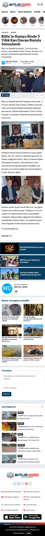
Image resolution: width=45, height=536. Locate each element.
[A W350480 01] (22, 135)
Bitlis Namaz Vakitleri (11, 497)
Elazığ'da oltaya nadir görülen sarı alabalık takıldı (10, 319)
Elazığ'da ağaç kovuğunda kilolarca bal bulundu (32, 319)
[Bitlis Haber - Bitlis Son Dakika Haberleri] (16, 4)
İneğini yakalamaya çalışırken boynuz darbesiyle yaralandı (29, 450)
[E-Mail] (16, 292)
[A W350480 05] (22, 190)
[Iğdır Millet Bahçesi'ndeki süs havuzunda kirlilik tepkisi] (12, 351)
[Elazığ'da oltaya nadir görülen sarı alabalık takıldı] (12, 310)
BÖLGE (5, 12)
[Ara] (38, 5)
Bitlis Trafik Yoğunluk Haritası (32, 498)
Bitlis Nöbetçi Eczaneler (12, 492)
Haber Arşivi (30, 510)
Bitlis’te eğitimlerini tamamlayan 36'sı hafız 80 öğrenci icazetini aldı (29, 439)
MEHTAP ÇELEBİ (20, 287)
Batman (21, 445)
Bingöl (20, 423)
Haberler (4, 32)
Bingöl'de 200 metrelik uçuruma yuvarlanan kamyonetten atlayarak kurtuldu (30, 428)
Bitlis (20, 434)
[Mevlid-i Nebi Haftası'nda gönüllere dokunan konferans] (12, 330)
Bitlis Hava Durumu (33, 492)
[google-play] (32, 517)
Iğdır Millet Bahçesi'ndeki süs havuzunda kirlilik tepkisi (11, 360)
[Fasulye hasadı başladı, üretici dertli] (33, 330)
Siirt (20, 456)
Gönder (6, 394)
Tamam (28, 533)
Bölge (13, 32)
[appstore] (13, 517)
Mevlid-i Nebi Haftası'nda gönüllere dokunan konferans (12, 339)
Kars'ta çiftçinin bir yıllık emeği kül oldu (30, 417)
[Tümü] (42, 407)
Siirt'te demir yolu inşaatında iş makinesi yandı (29, 460)
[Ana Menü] (42, 5)
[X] (18, 483)
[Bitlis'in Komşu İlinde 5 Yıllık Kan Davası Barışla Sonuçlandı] (22, 79)
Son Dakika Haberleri (11, 510)
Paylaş (6, 95)
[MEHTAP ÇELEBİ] (7, 288)
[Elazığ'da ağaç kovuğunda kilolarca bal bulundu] (33, 310)
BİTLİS (12, 12)
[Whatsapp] (30, 483)
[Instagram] (22, 483)
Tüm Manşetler (31, 505)
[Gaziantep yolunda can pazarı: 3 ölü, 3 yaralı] (33, 351)
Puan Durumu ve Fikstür (12, 505)
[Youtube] (26, 483)
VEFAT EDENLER (24, 12)
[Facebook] (14, 483)
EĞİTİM (37, 12)
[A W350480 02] (9, 229)
